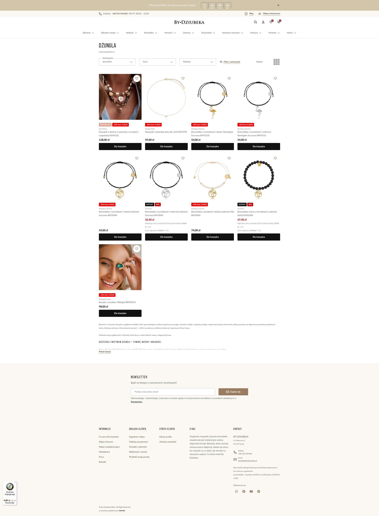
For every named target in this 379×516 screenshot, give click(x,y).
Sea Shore (103, 129)
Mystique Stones (197, 129)
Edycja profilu (165, 437)
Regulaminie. (136, 402)
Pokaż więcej (105, 352)
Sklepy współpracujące (109, 447)
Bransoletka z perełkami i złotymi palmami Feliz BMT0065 (212, 213)
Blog (251, 14)
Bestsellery (149, 33)
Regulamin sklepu (137, 437)
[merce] (121, 511)
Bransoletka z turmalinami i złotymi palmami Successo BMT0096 (119, 213)
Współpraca (104, 452)
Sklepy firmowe (106, 442)
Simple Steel (150, 129)
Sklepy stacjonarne (271, 14)
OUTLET (148, 209)
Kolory (290, 33)
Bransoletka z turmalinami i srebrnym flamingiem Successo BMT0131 (254, 134)
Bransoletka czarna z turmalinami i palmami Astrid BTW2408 (257, 213)
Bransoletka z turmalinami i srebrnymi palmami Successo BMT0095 (166, 213)
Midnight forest (105, 299)
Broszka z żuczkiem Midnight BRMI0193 (117, 302)
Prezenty (272, 33)
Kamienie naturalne (231, 33)
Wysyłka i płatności (138, 447)
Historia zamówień (167, 442)
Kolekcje (130, 33)
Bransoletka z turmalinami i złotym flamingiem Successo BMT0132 (212, 134)
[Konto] (263, 22)
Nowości (168, 33)
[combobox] (117, 61)
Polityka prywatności (138, 442)
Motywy (254, 33)
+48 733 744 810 (245, 454)
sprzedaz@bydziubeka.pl (247, 461)
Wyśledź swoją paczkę (139, 457)
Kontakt (102, 462)
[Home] (189, 22)
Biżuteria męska (108, 33)
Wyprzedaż (206, 33)
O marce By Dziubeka (109, 437)
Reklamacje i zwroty (138, 452)
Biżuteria (87, 33)
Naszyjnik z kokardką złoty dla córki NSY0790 (166, 132)
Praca (101, 457)
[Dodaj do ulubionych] (136, 78)
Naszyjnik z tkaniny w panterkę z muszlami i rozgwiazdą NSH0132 (119, 134)
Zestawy (187, 33)
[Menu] (15, 483)
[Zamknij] (278, 5)
